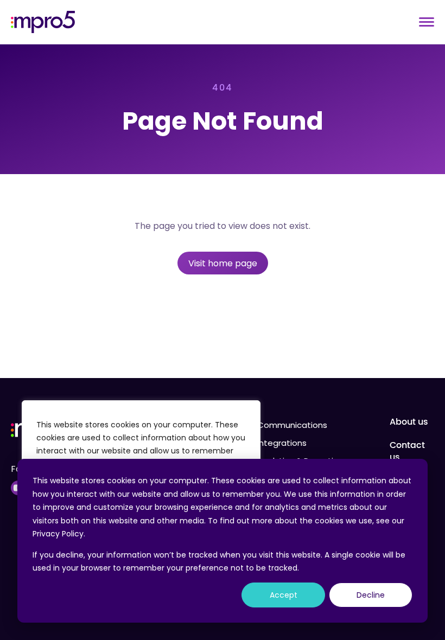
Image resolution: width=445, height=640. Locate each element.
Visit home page (222, 263)
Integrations (282, 443)
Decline (371, 595)
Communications (292, 425)
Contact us (407, 451)
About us (409, 422)
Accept (283, 595)
